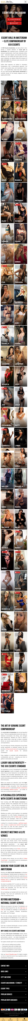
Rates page (18, 817)
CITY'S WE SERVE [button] (6, 977)
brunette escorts (5, 788)
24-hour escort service (11, 749)
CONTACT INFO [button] (5, 966)
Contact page (4, 889)
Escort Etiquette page (11, 954)
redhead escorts (14, 789)
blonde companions (22, 788)
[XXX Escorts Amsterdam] (7, 1)
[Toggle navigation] (25, 1)
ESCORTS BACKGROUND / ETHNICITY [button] (11, 983)
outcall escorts (13, 750)
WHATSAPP (15, 23)
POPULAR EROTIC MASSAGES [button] (9, 1000)
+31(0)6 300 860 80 (15, 19)
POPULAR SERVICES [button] (6, 994)
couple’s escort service (14, 825)
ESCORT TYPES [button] (5, 989)
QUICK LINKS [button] (4, 972)
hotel (18, 848)
